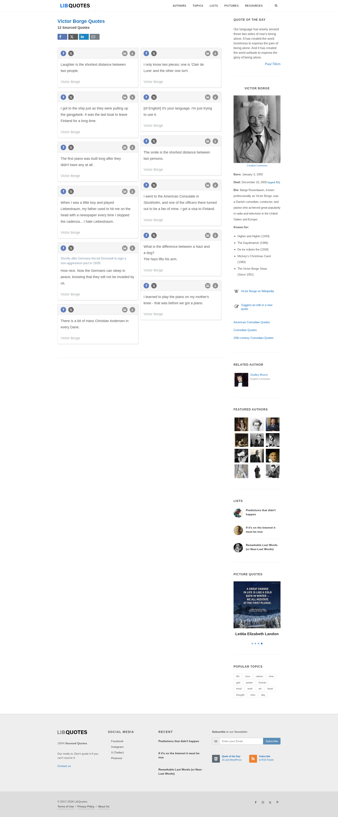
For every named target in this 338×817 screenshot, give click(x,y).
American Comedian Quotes (252, 322)
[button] (276, 5)
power (249, 682)
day (263, 694)
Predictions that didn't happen (178, 741)
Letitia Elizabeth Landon (257, 634)
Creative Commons (257, 165)
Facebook (117, 741)
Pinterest (116, 758)
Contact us (64, 766)
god (238, 682)
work (250, 688)
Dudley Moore (259, 374)
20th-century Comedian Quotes (254, 337)
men (252, 694)
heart (270, 688)
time (271, 676)
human (262, 682)
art (260, 688)
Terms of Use (66, 806)
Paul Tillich (272, 64)
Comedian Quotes (245, 330)
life (237, 676)
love (247, 676)
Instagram (117, 746)
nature (259, 676)
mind (239, 688)
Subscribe (272, 741)
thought (240, 694)
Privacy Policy (85, 806)
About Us (103, 806)
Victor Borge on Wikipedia (257, 291)
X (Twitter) (117, 752)
